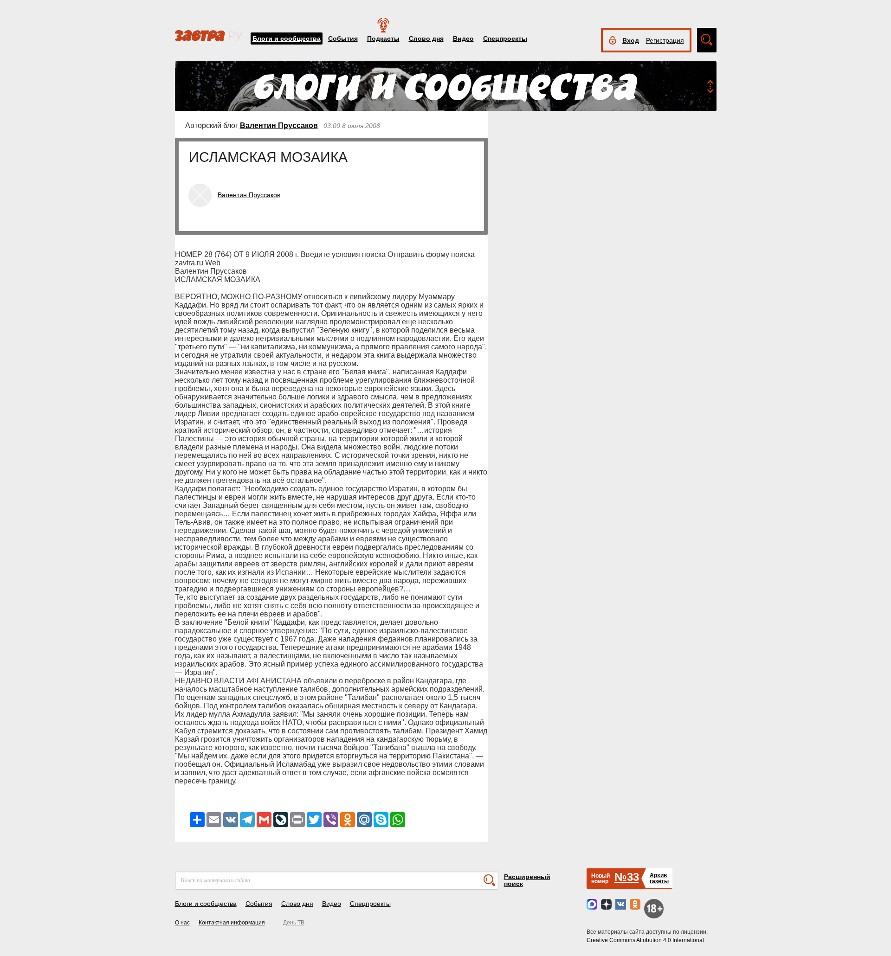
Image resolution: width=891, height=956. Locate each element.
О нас (182, 922)
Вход (630, 40)
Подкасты (383, 38)
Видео (463, 38)
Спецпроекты (505, 38)
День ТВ (293, 922)
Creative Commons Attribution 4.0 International (645, 940)
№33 (626, 877)
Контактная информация (232, 922)
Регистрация (665, 40)
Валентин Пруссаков (279, 125)
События (343, 38)
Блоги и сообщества (286, 38)
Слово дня (426, 38)
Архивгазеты (659, 878)
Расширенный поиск (527, 880)
